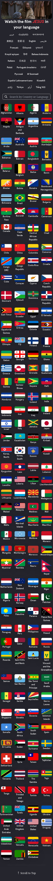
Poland (46, 633)
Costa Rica (33, 265)
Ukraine (46, 814)
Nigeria (6, 600)
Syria (19, 762)
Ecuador (20, 316)
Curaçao (20, 283)
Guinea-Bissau (20, 386)
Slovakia (20, 718)
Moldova (33, 538)
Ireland (46, 413)
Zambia (19, 859)
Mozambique (46, 555)
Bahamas (6, 158)
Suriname (33, 749)
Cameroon (46, 216)
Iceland (33, 402)
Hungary (20, 400)
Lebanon (46, 472)
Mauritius (46, 525)
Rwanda (6, 660)
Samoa (6, 681)
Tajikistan (46, 760)
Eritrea (19, 328)
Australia (19, 144)
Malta (6, 525)
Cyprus (33, 283)
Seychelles (33, 699)
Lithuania (6, 498)
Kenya (33, 442)
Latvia (33, 470)
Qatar (20, 644)
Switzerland (6, 766)
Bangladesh (33, 159)
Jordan (6, 440)
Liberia (19, 484)
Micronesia (20, 538)
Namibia (20, 568)
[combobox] (29, 96)
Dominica (33, 298)
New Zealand (20, 587)
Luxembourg (20, 498)
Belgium (20, 175)
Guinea (6, 387)
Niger (46, 589)
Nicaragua (33, 586)
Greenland (20, 373)
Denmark (6, 301)
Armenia (46, 125)
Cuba (6, 282)
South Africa (20, 734)
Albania (19, 113)
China (20, 253)
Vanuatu (20, 845)
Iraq (33, 415)
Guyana (33, 386)
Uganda (33, 814)
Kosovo (33, 456)
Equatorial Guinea (6, 331)
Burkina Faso (6, 218)
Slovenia (33, 716)
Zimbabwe (33, 857)
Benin (46, 173)
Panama (33, 616)
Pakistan (47, 602)
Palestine (19, 614)
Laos (20, 472)
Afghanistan (6, 113)
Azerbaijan (46, 144)
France (46, 346)
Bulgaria (47, 202)
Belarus (6, 171)
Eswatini (47, 330)
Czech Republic (46, 285)
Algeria (33, 113)
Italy (20, 428)
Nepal (46, 574)
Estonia (33, 329)
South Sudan (33, 732)
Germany (33, 359)
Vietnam (47, 846)
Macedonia (33, 497)
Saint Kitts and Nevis (20, 661)
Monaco (46, 541)
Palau (6, 616)
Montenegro (20, 553)
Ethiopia (6, 344)
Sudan (20, 747)
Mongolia (6, 553)
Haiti (46, 386)
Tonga (6, 794)
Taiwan (33, 762)
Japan (46, 428)
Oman (33, 600)
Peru (20, 633)
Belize (33, 172)
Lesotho (6, 485)
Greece (6, 373)
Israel (6, 429)
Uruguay (47, 828)
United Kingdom (19, 827)
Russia (46, 647)
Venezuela (33, 846)
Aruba (6, 146)
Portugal (6, 647)
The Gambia (33, 780)
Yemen (6, 859)
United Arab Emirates (6, 829)
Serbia (20, 701)
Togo (46, 778)
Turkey (46, 795)
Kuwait (46, 454)
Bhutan (6, 188)
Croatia (46, 264)
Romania (33, 647)
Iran (20, 414)
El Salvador (46, 315)
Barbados (46, 159)
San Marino (20, 684)
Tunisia (33, 795)
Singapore (6, 718)
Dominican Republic (46, 301)
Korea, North (6, 455)
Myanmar (6, 568)
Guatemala (46, 373)
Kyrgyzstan (6, 471)
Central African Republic (33, 236)
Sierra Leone (46, 703)
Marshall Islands (20, 525)
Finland (33, 345)
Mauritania (33, 525)
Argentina (33, 126)
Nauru (33, 566)
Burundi (20, 216)
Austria (33, 146)
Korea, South (20, 457)
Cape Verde (20, 234)
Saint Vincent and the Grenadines (46, 665)
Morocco (33, 555)
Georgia (20, 359)
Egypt (33, 316)
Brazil (20, 203)
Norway (20, 603)
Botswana (6, 203)
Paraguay (6, 632)
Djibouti (20, 300)
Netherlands (6, 587)
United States (33, 828)
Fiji (19, 344)
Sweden (46, 748)
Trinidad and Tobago (20, 797)
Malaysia (20, 510)
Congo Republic (19, 267)
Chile (6, 253)
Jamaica (33, 427)
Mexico (6, 539)
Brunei (33, 201)
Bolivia (20, 188)
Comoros (46, 252)
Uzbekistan (6, 844)
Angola (6, 127)
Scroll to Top (26, 873)
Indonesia (6, 415)
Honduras (6, 400)
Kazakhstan (19, 440)
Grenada (33, 373)
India (46, 401)
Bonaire (33, 188)
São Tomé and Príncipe (33, 684)
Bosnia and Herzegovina (47, 188)
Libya (33, 483)
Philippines (33, 632)
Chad (46, 233)
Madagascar (46, 498)
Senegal (6, 701)
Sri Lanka (6, 747)
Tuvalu (20, 813)
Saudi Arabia (46, 684)
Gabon (6, 360)
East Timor (6, 315)
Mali (47, 512)
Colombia (33, 253)
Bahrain (20, 159)
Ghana (46, 359)
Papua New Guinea (46, 618)
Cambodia (33, 216)
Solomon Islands (46, 717)
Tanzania (6, 779)
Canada (6, 231)
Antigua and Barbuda (20, 130)
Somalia (6, 732)
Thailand (20, 779)
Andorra (47, 113)
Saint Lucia (33, 658)
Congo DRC (6, 268)
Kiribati (46, 440)
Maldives (33, 512)
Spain (46, 732)
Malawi (6, 512)
